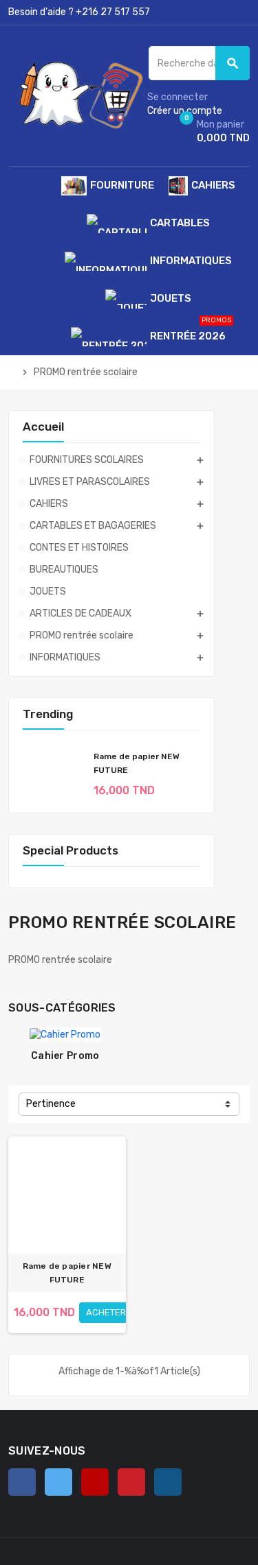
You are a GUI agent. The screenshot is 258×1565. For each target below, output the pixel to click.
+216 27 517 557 (113, 12)
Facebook (22, 1482)
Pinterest (131, 1482)
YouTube (95, 1482)
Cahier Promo (65, 1056)
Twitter (58, 1482)
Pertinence (51, 1104)
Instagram (168, 1482)
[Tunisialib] (77, 95)
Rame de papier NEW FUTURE (67, 1273)
